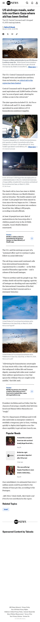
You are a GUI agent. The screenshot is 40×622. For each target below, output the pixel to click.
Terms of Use (28, 614)
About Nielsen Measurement (15, 614)
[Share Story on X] (7, 34)
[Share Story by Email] (12, 34)
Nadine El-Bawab (9, 27)
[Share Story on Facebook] (3, 34)
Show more (32, 67)
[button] (4, 3)
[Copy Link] (16, 34)
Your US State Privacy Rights (19, 609)
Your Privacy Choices (16, 616)
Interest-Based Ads (29, 612)
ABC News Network (15, 607)
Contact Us (26, 616)
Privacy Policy (26, 607)
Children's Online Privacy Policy (13, 612)
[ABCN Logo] (12, 3)
